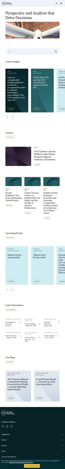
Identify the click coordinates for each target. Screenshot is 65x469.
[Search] (56, 3)
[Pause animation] (55, 35)
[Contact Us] (2, 426)
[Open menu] (61, 3)
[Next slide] (12, 117)
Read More (11, 108)
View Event (11, 281)
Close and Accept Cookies (32, 465)
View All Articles (10, 137)
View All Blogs (10, 361)
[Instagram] (11, 426)
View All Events (10, 237)
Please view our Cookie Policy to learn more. (21, 462)
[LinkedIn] (7, 426)
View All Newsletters (11, 309)
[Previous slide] (7, 117)
